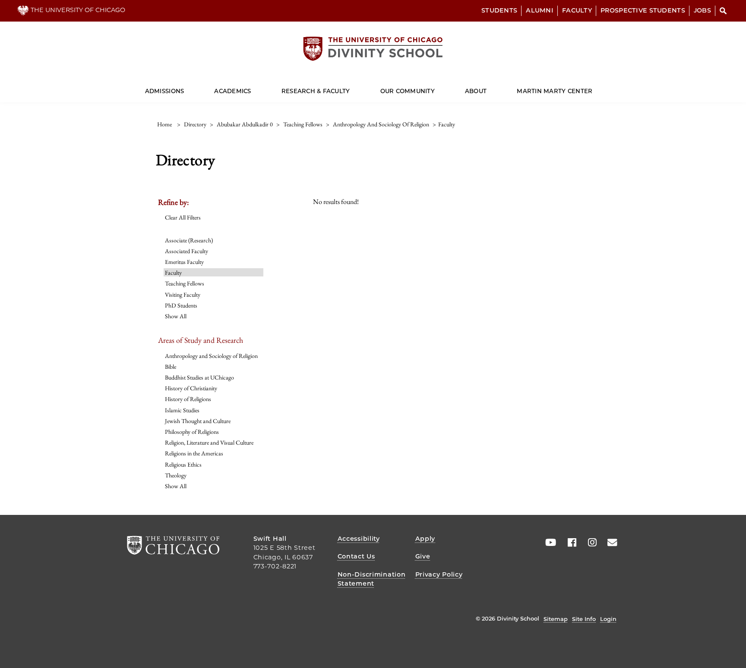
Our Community (407, 91)
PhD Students (181, 305)
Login (608, 618)
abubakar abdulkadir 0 (245, 124)
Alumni (539, 10)
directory (195, 124)
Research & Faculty (315, 91)
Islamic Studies (182, 410)
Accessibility (359, 539)
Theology (175, 475)
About (476, 91)
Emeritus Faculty (184, 262)
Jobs (702, 10)
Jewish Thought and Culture (198, 421)
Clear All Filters (183, 217)
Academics (232, 91)
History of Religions (188, 399)
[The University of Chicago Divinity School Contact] (609, 542)
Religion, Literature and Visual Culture (209, 442)
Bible (170, 366)
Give (422, 556)
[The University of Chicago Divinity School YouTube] (548, 542)
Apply (425, 539)
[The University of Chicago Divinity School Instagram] (589, 542)
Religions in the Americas (194, 453)
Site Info (584, 618)
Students (499, 10)
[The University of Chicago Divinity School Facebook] (569, 542)
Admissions (164, 91)
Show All (175, 316)
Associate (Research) (189, 240)
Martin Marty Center (554, 91)
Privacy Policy (439, 574)
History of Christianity (191, 388)
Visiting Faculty (182, 294)
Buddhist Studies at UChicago (199, 377)
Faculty (577, 10)
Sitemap (556, 618)
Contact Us (356, 556)
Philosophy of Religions (192, 432)
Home (164, 124)
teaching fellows (302, 124)
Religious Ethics (183, 464)
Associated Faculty (186, 251)
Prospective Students (643, 10)
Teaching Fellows (184, 283)
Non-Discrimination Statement (372, 579)
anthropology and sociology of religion (381, 124)
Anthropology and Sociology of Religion (211, 356)
